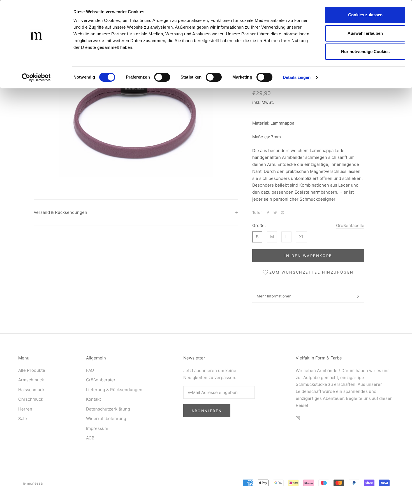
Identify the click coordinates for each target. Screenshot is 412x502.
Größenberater (100, 379)
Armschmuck (31, 379)
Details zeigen (297, 77)
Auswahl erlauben (365, 33)
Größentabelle (350, 225)
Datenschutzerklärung (108, 409)
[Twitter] (275, 212)
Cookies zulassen (365, 14)
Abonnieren (206, 411)
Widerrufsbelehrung (106, 418)
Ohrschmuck (30, 399)
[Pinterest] (282, 212)
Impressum (97, 428)
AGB (90, 438)
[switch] (162, 77)
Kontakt (93, 399)
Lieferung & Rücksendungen (114, 389)
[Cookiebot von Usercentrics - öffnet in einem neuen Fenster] (36, 77)
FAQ (90, 370)
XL (301, 236)
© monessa (32, 483)
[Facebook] (268, 212)
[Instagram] (298, 417)
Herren (25, 409)
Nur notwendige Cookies (365, 51)
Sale (22, 418)
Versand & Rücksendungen (60, 212)
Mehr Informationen (274, 296)
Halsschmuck (31, 389)
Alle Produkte (31, 370)
